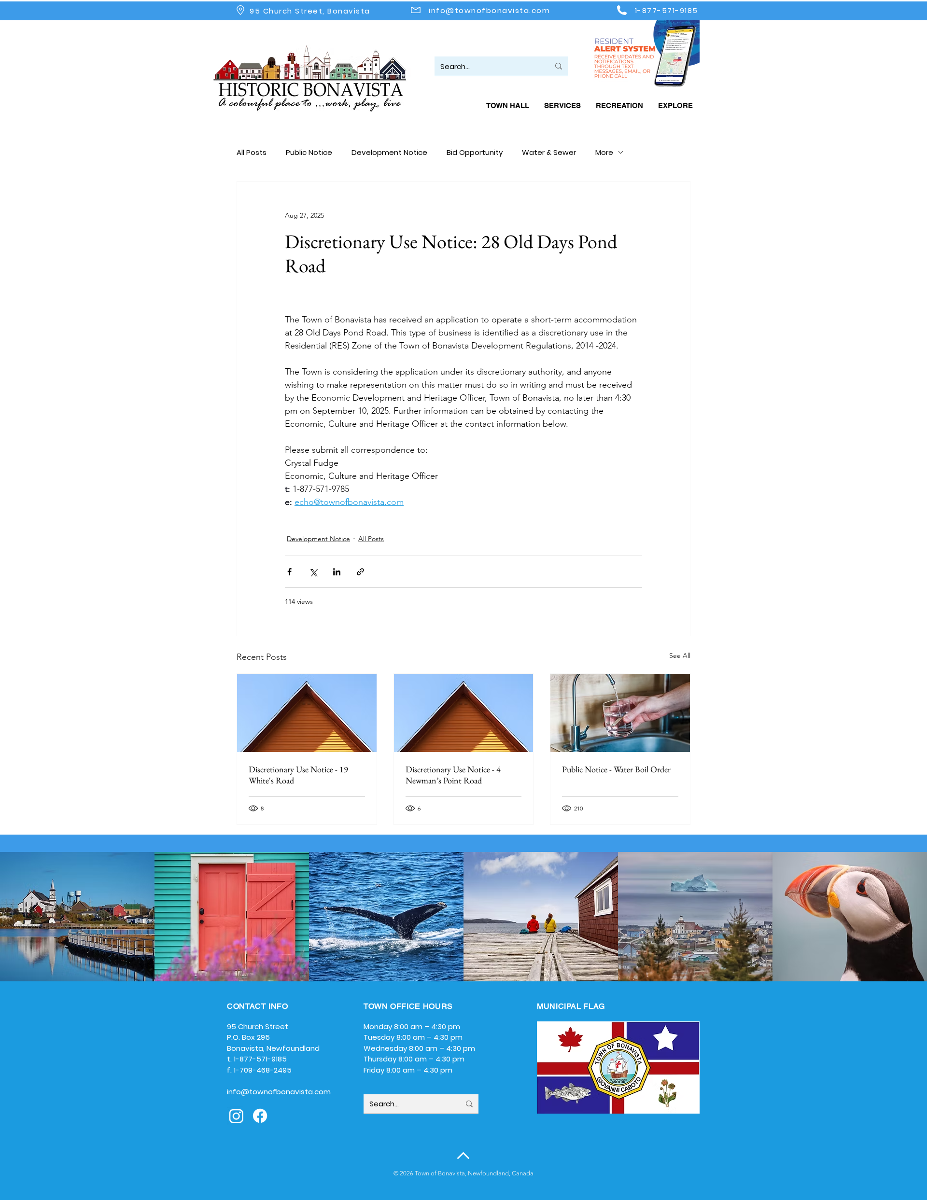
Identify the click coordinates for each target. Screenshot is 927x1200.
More (604, 152)
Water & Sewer (549, 152)
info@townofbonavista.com (489, 10)
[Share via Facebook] (289, 571)
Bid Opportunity (475, 152)
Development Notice (389, 152)
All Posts (252, 152)
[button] (507, 105)
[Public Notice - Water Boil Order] (620, 713)
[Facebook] (260, 1115)
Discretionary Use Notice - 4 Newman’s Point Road (453, 775)
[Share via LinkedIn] (336, 571)
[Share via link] (360, 571)
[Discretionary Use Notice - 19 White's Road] (307, 713)
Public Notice (309, 152)
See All (679, 655)
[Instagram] (236, 1115)
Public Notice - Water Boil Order (616, 769)
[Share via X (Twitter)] (313, 571)
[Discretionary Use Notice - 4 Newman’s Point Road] (464, 713)
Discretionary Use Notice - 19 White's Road (298, 775)
